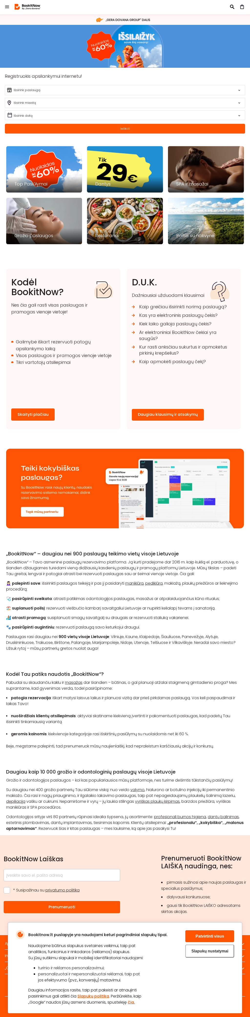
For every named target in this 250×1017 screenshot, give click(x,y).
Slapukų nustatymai (209, 951)
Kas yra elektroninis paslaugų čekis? (178, 315)
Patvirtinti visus (210, 936)
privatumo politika (62, 890)
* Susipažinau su (46, 890)
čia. (131, 1002)
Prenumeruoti (62, 907)
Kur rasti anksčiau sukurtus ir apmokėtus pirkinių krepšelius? (183, 350)
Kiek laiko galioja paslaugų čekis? (175, 324)
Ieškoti (125, 128)
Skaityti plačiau (33, 414)
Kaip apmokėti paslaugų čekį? (172, 361)
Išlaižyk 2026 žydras (125, 46)
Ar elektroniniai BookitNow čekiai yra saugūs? (178, 335)
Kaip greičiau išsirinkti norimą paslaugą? (183, 307)
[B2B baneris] (125, 527)
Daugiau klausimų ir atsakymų (168, 414)
